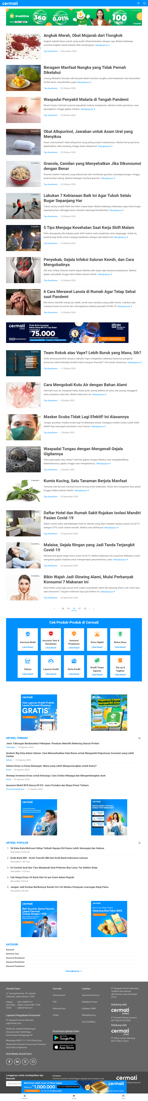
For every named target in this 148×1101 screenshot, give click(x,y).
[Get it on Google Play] (80, 1037)
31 (79, 608)
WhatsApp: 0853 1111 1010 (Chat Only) (24, 1040)
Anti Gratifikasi (88, 1022)
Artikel (55, 1015)
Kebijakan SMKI (89, 1008)
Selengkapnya (72, 971)
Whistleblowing (89, 1015)
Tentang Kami (59, 995)
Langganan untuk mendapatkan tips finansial (24, 1077)
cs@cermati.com (25, 1008)
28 (63, 608)
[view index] (139, 738)
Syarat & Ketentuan (90, 995)
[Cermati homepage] (126, 1077)
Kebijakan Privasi (89, 1002)
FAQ (55, 1002)
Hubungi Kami (59, 1008)
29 (68, 608)
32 (85, 608)
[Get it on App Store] (80, 1046)
